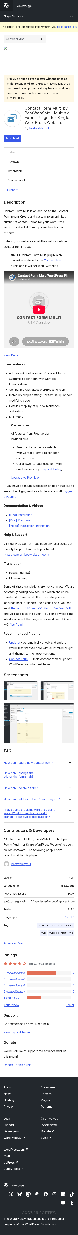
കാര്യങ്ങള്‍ (49, 1125)
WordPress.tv (14, 1138)
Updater (14, 642)
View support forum (17, 1032)
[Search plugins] (42, 39)
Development (16, 180)
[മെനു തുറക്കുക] (72, 5)
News (7, 1094)
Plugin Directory (13, 16)
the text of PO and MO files (30, 608)
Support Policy (51, 469)
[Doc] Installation (20, 515)
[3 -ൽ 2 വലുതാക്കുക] (69, 686)
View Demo (11, 355)
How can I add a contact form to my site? (32, 799)
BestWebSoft (62, 608)
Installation (14, 171)
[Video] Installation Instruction (29, 525)
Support (12, 190)
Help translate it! (67, 26)
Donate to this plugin (17, 1065)
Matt (9, 1156)
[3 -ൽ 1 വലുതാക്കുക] (32, 686)
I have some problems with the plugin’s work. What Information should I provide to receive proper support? (29, 813)
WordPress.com (16, 1149)
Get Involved (49, 1118)
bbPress (11, 1162)
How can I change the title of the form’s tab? (19, 774)
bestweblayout (39, 128)
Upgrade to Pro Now (25, 477)
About (8, 1087)
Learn (7, 1118)
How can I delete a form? (21, 788)
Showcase (48, 1087)
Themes (46, 1094)
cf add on (43, 925)
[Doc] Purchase (19, 520)
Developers (11, 1131)
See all (70, 1005)
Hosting (9, 1100)
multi (43, 932)
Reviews (13, 161)
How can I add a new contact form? (28, 762)
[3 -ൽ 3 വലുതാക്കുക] (69, 708)
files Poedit (16, 624)
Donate (47, 1131)
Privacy (9, 1106)
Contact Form (53, 260)
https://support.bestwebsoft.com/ (26, 554)
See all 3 (69, 917)
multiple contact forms (61, 932)
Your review (11, 1005)
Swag (46, 1138)
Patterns (46, 1106)
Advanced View (14, 943)
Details (12, 152)
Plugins (45, 1100)
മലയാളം (18, 1185)
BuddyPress (13, 1169)
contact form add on (62, 925)
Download (12, 138)
